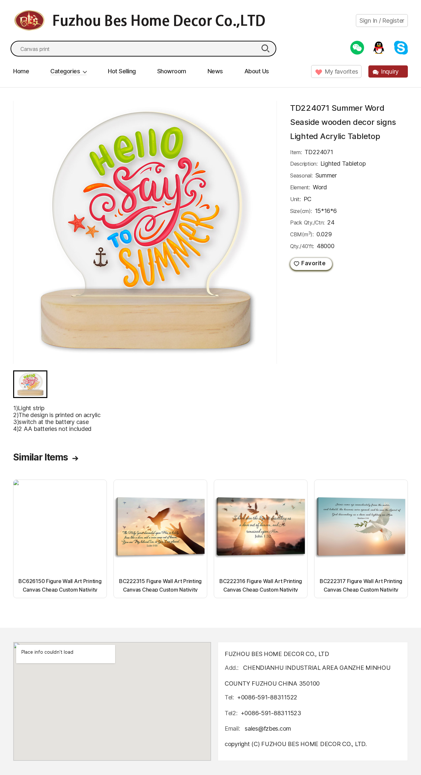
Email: (233, 728)
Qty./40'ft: (302, 246)
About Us (256, 71)
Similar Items (40, 457)
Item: (296, 152)
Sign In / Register (381, 20)
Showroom (171, 71)
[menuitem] (30, 384)
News (215, 71)
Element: (300, 187)
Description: (304, 163)
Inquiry (390, 71)
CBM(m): (302, 234)
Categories (65, 71)
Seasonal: (301, 175)
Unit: (295, 199)
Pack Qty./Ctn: (307, 222)
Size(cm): (301, 211)
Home (21, 71)
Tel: (229, 697)
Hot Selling (122, 71)
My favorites (341, 71)
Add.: (231, 667)
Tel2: (231, 713)
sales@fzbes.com (268, 728)
